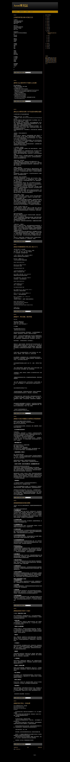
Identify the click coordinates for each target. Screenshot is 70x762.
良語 (50, 60)
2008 (48, 45)
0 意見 (15, 72)
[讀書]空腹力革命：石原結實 (22, 703)
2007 (48, 46)
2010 (48, 30)
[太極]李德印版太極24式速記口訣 (23, 17)
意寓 (55, 59)
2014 (48, 24)
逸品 (53, 61)
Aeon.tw (31, 11)
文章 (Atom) (18, 749)
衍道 (50, 61)
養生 (47, 61)
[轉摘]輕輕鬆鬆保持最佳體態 (22, 503)
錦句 (52, 62)
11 (48, 31)
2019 (48, 18)
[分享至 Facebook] (29, 72)
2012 (48, 27)
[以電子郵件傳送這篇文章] (25, 72)
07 (48, 37)
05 (48, 38)
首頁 (28, 747)
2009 (48, 43)
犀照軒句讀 (21, 11)
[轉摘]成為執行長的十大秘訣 (22, 611)
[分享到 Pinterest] (30, 72)
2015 (48, 22)
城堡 (54, 62)
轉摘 (51, 58)
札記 (53, 60)
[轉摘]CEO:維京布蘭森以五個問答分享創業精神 (27, 419)
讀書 (49, 62)
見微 (55, 61)
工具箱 (27, 11)
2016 (48, 21)
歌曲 (47, 60)
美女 (55, 60)
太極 (47, 62)
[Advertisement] (28, 77)
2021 (48, 16)
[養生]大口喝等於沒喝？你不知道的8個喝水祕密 (27, 111)
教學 (55, 58)
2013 (48, 25)
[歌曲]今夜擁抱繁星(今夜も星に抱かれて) (26, 247)
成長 (48, 59)
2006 (48, 48)
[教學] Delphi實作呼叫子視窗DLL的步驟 (25, 83)
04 (48, 40)
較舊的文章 (40, 747)
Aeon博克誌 (21, 5)
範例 (46, 63)
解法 (46, 58)
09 (48, 35)
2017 (48, 19)
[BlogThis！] (27, 72)
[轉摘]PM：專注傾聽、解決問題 (23, 317)
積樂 (52, 59)
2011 (48, 28)
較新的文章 (16, 747)
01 (48, 41)
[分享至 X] (28, 72)
